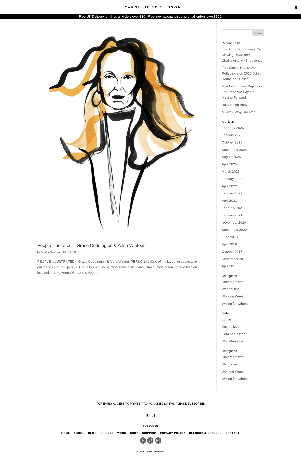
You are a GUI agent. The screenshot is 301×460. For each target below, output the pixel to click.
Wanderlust (230, 289)
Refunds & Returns (205, 433)
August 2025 (231, 157)
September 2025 (234, 150)
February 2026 (233, 128)
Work (121, 433)
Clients (107, 433)
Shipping (149, 433)
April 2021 (229, 200)
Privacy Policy (172, 433)
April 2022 (229, 186)
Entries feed (231, 326)
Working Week (233, 296)
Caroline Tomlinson (51, 252)
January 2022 (232, 193)
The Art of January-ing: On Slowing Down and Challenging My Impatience (242, 54)
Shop (134, 433)
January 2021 (232, 215)
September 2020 (234, 229)
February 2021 (233, 208)
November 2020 (234, 222)
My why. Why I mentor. (238, 112)
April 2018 (229, 244)
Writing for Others (235, 304)
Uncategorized (233, 282)
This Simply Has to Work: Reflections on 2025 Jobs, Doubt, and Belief (241, 73)
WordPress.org (233, 341)
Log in (226, 319)
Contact (232, 433)
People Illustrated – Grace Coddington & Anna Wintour (91, 245)
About (79, 433)
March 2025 (231, 171)
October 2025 (232, 142)
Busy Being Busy (235, 105)
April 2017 (229, 266)
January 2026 (232, 135)
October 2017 (232, 251)
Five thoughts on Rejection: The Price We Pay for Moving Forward (242, 91)
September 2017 (234, 259)
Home (65, 433)
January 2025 (232, 179)
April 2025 (229, 164)
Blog (92, 433)
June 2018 (230, 237)
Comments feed (234, 334)
